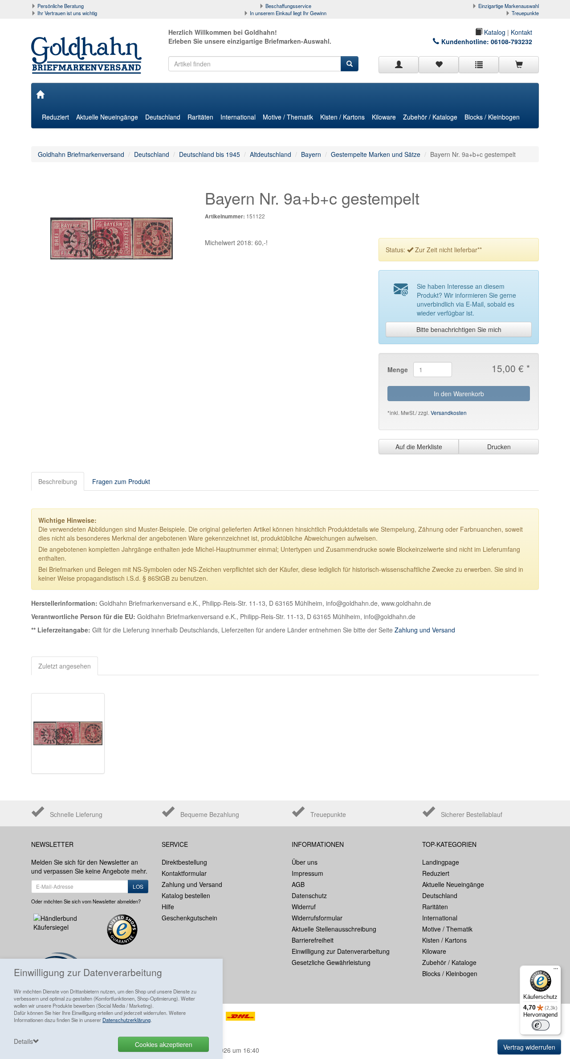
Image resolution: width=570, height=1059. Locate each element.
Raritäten (200, 116)
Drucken (499, 446)
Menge (397, 369)
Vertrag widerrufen (529, 1047)
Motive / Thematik (288, 116)
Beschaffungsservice (288, 5)
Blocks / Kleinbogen (492, 116)
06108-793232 (511, 41)
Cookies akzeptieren (163, 1044)
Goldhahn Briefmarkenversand (81, 154)
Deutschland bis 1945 (209, 154)
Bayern (311, 154)
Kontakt (521, 32)
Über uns (305, 862)
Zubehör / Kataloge (430, 116)
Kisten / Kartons (342, 116)
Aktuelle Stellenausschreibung (334, 928)
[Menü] (555, 970)
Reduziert (55, 116)
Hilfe (168, 906)
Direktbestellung (184, 862)
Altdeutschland (270, 154)
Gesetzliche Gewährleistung (331, 962)
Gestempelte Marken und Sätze (375, 154)
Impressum (307, 873)
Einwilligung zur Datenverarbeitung (341, 951)
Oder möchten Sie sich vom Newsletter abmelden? (86, 901)
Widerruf (304, 906)
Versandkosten (449, 412)
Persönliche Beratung (60, 5)
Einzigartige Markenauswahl (508, 5)
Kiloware (384, 116)
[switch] (541, 1025)
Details (23, 1041)
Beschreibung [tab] (57, 481)
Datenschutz (309, 895)
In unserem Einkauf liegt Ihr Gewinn (288, 12)
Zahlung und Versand (425, 629)
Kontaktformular (184, 873)
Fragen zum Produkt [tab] (121, 481)
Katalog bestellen (186, 895)
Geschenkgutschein (189, 917)
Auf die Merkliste (418, 446)
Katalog (493, 32)
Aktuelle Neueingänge (107, 116)
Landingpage (440, 862)
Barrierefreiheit (313, 940)
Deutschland (162, 116)
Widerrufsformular (317, 917)
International (238, 116)
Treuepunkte (525, 12)
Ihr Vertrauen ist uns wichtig (67, 12)
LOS (138, 886)
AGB (298, 884)
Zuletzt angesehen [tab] (64, 665)
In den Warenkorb (459, 393)
